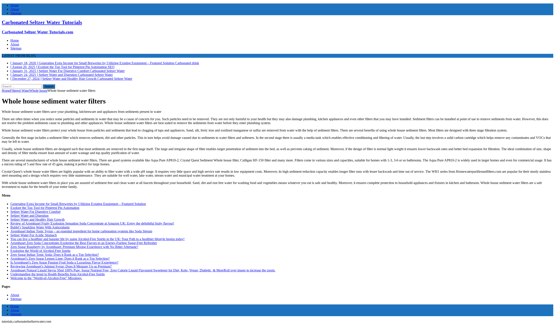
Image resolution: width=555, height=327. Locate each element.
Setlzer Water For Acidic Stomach (33, 235)
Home (14, 5)
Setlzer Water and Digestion (29, 215)
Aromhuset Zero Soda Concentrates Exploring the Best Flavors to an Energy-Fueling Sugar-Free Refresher (83, 243)
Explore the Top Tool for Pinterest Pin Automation (44, 208)
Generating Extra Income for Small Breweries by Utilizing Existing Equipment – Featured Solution (78, 204)
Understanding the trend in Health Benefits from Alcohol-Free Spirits (57, 274)
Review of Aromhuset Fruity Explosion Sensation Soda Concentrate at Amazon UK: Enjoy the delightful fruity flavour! (92, 223)
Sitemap (15, 13)
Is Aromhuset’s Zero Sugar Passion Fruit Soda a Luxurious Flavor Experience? (64, 262)
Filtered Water (19, 90)
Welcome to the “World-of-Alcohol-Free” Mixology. (46, 278)
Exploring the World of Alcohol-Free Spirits (40, 251)
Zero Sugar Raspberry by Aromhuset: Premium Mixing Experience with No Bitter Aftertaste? (74, 247)
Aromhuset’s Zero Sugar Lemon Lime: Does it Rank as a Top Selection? (60, 258)
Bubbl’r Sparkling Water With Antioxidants (40, 227)
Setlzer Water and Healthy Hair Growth (37, 219)
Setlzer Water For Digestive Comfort (35, 212)
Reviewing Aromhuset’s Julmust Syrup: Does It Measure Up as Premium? (61, 266)
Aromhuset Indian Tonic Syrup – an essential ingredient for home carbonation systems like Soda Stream (81, 231)
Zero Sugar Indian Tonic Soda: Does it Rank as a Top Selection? (54, 254)
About (14, 9)
